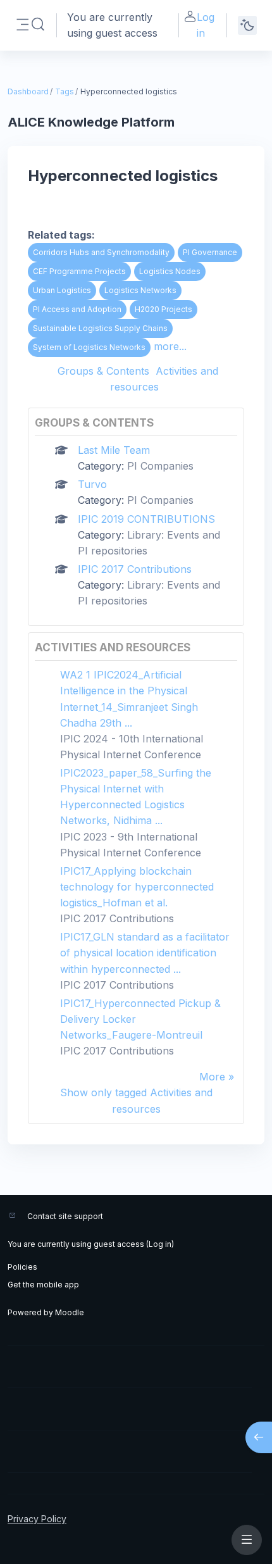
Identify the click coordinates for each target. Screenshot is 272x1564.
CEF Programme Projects (79, 271)
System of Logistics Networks (89, 347)
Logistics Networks (140, 290)
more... (170, 346)
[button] (38, 24)
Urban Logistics (62, 290)
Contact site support (65, 1216)
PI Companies (160, 466)
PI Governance (210, 252)
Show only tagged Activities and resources (136, 1100)
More (212, 1076)
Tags (64, 91)
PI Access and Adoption (77, 309)
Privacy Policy (37, 1518)
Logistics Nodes (170, 271)
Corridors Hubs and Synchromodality (101, 252)
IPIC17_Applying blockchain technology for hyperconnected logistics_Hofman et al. (137, 887)
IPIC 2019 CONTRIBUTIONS (146, 519)
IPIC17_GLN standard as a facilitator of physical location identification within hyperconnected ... (145, 952)
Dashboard (28, 91)
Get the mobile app (43, 1284)
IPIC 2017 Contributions (135, 569)
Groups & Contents (103, 371)
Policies (22, 1267)
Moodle (69, 1312)
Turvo (92, 484)
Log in (205, 25)
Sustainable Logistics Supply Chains (100, 328)
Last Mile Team (114, 450)
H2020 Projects (163, 309)
